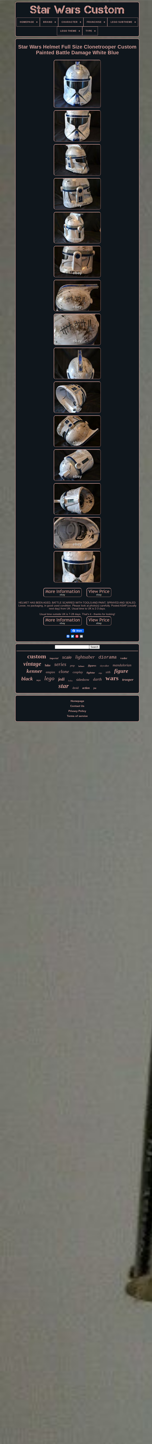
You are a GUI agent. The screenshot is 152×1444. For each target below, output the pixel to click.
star (63, 685)
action (86, 687)
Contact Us (77, 705)
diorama (107, 657)
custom (36, 656)
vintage (32, 663)
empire (50, 672)
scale (67, 657)
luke (48, 665)
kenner (34, 671)
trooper (127, 679)
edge (100, 673)
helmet (81, 666)
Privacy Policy (77, 710)
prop (72, 665)
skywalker (104, 665)
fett (94, 688)
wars (111, 678)
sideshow (82, 680)
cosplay (78, 672)
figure (121, 671)
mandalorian (122, 665)
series (60, 664)
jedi (61, 679)
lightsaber (85, 657)
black (27, 679)
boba (70, 680)
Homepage (77, 700)
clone (64, 671)
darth (97, 679)
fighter (91, 672)
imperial (54, 658)
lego (49, 678)
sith (108, 672)
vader (123, 658)
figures (92, 665)
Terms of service (77, 715)
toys (39, 680)
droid (75, 688)
